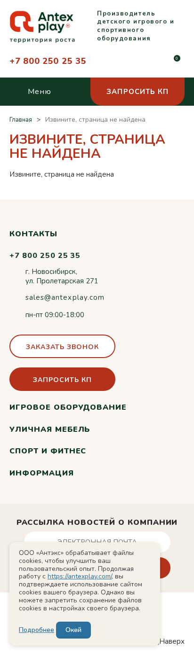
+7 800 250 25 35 (48, 61)
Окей (73, 629)
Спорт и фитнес (47, 451)
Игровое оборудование (68, 407)
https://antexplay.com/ (80, 576)
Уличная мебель (49, 429)
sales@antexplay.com (65, 297)
